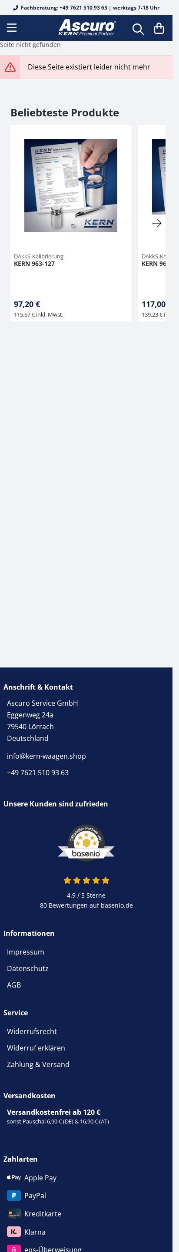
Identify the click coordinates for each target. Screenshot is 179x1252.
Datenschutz (28, 968)
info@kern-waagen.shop (46, 756)
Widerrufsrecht (32, 1031)
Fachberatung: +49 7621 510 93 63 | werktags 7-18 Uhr (89, 7)
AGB (14, 985)
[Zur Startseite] (86, 27)
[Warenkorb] (159, 28)
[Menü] (12, 28)
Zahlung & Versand (38, 1064)
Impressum (25, 952)
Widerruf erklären (36, 1048)
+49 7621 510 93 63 (38, 772)
